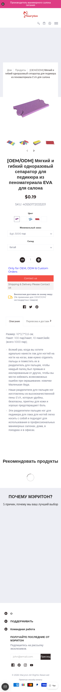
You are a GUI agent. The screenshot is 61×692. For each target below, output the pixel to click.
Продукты (20, 70)
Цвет (30, 213)
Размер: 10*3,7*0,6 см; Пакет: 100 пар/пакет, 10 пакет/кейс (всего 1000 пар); (30, 382)
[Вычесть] (22, 260)
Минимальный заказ (30, 227)
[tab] (14, 321)
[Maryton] (30, 14)
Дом (9, 70)
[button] (2, 4)
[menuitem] (38, 23)
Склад (30, 241)
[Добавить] (38, 260)
